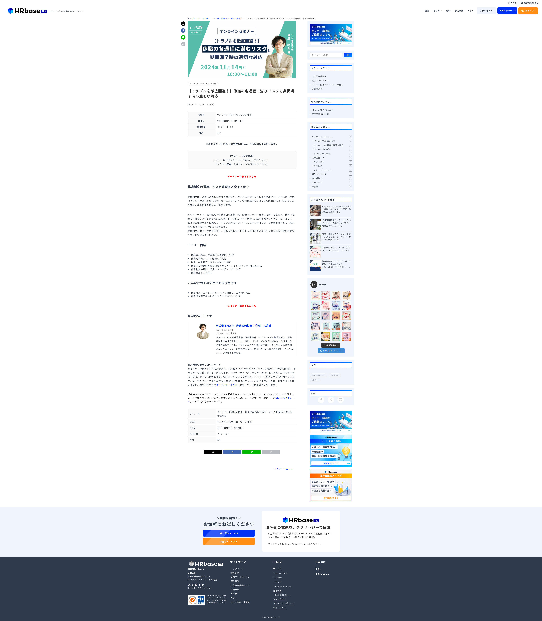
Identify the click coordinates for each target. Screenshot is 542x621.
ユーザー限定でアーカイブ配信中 (203, 84)
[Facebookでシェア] (183, 30)
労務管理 (332, 165)
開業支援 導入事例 (320, 114)
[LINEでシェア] (183, 37)
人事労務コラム (331, 157)
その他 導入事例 (332, 153)
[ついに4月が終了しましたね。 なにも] (315, 295)
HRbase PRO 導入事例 (322, 110)
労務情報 (335, 375)
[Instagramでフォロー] (340, 400)
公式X (318, 569)
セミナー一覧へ (282, 469)
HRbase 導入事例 (332, 149)
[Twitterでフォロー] (331, 400)
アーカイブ (331, 182)
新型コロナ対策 (331, 174)
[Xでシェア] (183, 23)
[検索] (348, 55)
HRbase (278, 577)
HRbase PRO (281, 573)
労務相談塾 (317, 88)
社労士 (315, 380)
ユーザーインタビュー (331, 136)
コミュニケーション (332, 170)
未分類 (331, 186)
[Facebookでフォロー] (321, 400)
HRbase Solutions (283, 586)
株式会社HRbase (283, 595)
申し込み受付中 (319, 76)
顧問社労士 (331, 178)
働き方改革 (332, 161)
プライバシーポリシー (228, 385)
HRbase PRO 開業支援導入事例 (332, 145)
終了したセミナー (320, 80)
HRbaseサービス (319, 375)
